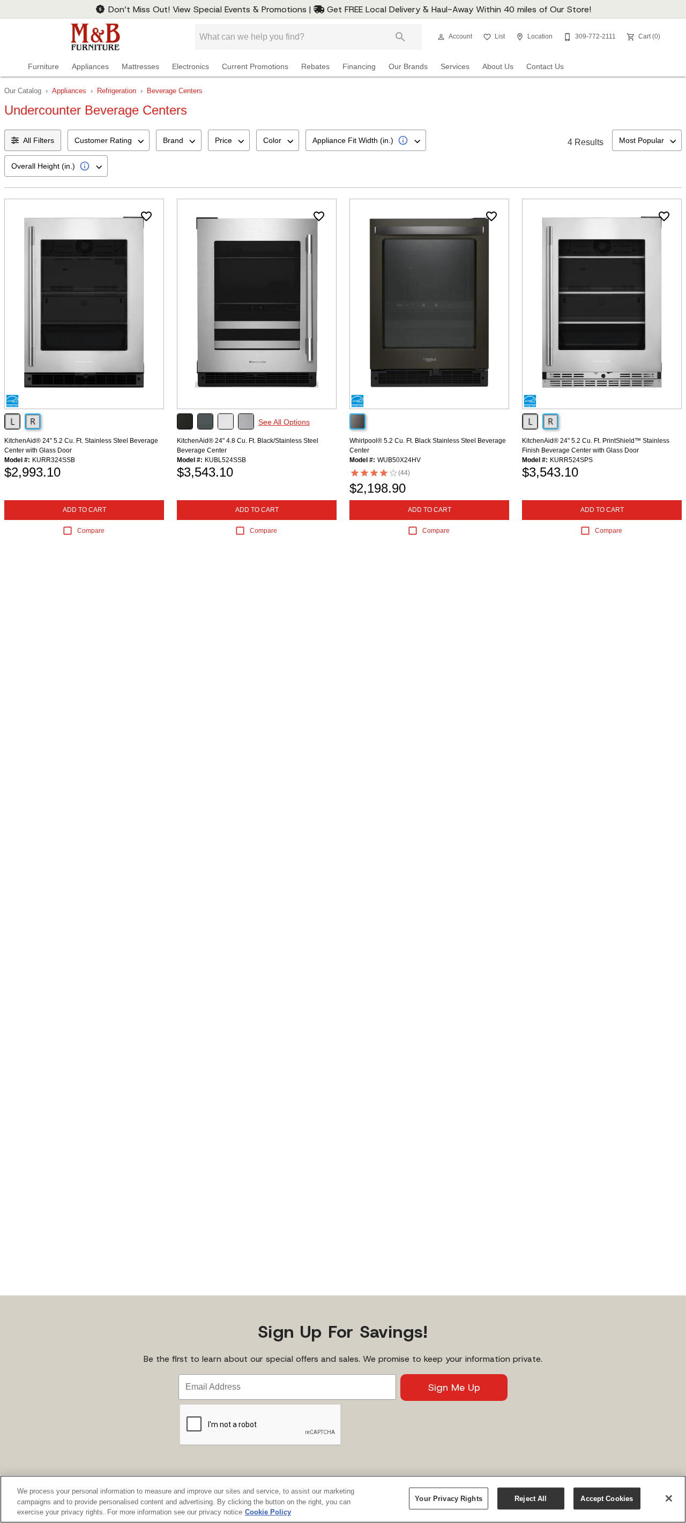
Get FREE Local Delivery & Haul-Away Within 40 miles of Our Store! (457, 9)
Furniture (43, 67)
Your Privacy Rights (448, 1498)
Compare (91, 530)
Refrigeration (116, 91)
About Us (497, 67)
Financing (359, 67)
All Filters (38, 140)
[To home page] (95, 37)
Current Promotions (255, 67)
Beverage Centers (175, 91)
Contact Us (545, 67)
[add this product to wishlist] (146, 216)
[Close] (669, 1498)
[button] (441, 37)
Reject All (530, 1498)
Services (455, 67)
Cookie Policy (268, 1512)
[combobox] (109, 140)
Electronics (190, 67)
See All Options (284, 422)
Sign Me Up (454, 1387)
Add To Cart (84, 510)
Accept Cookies (606, 1498)
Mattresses (140, 67)
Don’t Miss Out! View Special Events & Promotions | (210, 9)
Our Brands (408, 67)
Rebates (315, 67)
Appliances (90, 67)
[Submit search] (400, 37)
